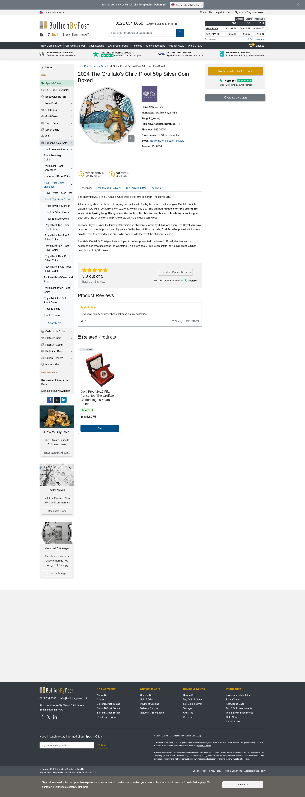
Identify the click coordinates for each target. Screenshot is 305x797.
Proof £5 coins (52, 315)
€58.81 (260, 33)
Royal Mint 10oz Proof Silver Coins (57, 258)
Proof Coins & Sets (56, 142)
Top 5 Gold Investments (239, 708)
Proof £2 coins (52, 308)
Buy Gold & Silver (192, 699)
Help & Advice (222, 12)
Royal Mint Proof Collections (53, 167)
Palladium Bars (54, 351)
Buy (51, 45)
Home (48, 67)
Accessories (52, 364)
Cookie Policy (199, 771)
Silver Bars (51, 123)
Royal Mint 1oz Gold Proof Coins (55, 300)
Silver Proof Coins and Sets (54, 184)
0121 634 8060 (48, 698)
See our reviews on (169, 280)
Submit (102, 745)
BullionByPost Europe (109, 712)
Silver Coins (52, 129)
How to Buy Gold (57, 432)
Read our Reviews (107, 717)
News (176, 45)
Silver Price (212, 33)
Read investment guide (57, 452)
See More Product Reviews (175, 272)
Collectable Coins (55, 331)
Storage (187, 708)
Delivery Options (149, 708)
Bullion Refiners (54, 357)
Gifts (48, 136)
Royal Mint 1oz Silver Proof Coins (57, 227)
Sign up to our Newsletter (55, 390)
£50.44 (232, 33)
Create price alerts (257, 39)
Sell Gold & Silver (192, 703)
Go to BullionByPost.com (189, 5)
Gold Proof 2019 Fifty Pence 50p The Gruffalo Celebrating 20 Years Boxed (97, 398)
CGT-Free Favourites (57, 89)
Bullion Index (233, 721)
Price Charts (195, 45)
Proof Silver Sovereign (57, 205)
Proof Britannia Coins (56, 149)
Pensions (137, 45)
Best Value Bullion (55, 96)
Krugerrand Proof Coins (57, 176)
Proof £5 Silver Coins (57, 218)
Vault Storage (96, 45)
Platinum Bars (53, 337)
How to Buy (189, 695)
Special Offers (53, 83)
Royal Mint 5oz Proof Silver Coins (57, 247)
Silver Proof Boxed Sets (58, 192)
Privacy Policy (214, 771)
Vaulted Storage (57, 548)
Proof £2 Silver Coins (57, 212)
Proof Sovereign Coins (53, 157)
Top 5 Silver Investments (239, 712)
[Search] (180, 33)
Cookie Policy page (195, 782)
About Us (102, 695)
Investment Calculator (238, 695)
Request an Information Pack (54, 382)
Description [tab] (86, 187)
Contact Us (206, 12)
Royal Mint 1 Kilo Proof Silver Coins (58, 268)
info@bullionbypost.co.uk (73, 698)
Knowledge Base (155, 45)
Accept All (242, 784)
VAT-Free (118, 45)
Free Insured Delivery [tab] (108, 187)
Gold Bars (51, 109)
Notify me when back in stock (167, 140)
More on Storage (56, 573)
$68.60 (246, 33)
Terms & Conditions (232, 771)
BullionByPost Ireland (108, 703)
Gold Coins (51, 116)
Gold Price (212, 28)
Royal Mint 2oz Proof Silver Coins (57, 237)
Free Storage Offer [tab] (135, 187)
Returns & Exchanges (152, 712)
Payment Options (149, 703)
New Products (53, 103)
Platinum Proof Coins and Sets (58, 279)
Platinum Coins (54, 344)
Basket (258, 45)
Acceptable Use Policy (254, 771)
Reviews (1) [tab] (156, 187)
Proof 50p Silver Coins (57, 199)
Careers (101, 699)
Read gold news (57, 510)
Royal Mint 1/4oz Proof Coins (57, 289)
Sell (75, 45)
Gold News (57, 490)
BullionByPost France (108, 708)
